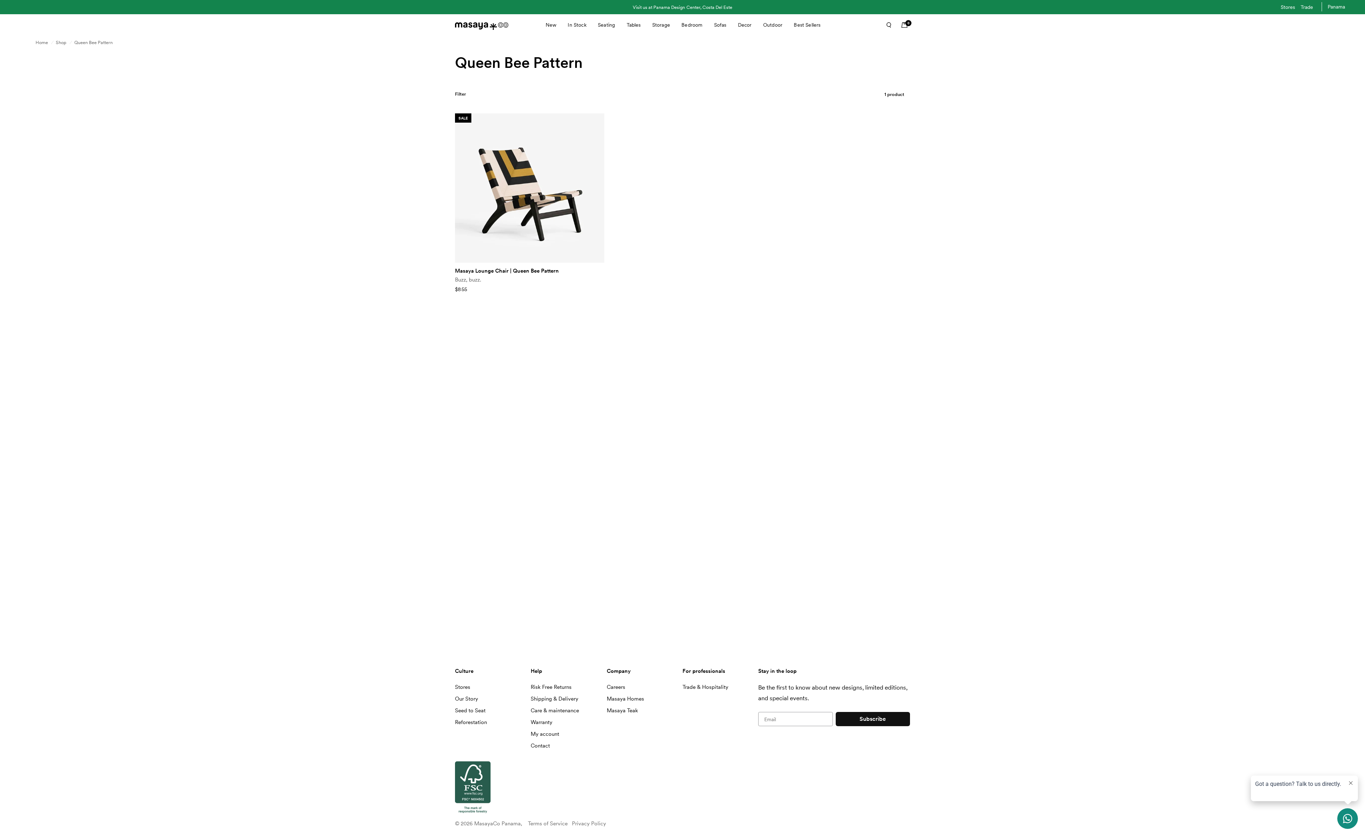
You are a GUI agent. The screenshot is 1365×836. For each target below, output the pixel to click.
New (551, 25)
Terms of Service (548, 823)
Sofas (720, 25)
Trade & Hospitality (705, 687)
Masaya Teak (622, 710)
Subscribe (873, 719)
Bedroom (691, 25)
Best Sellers (807, 25)
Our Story (466, 699)
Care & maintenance (555, 710)
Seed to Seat (470, 710)
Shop (61, 42)
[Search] (886, 24)
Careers (616, 687)
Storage (661, 25)
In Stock (577, 25)
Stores (1288, 7)
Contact (540, 746)
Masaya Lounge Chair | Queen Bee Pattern (507, 271)
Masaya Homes (625, 699)
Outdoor (772, 25)
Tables (634, 25)
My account (545, 734)
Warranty (541, 722)
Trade (1307, 7)
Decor (745, 25)
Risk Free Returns (551, 687)
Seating (606, 25)
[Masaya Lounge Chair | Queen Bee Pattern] (529, 188)
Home (42, 42)
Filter (460, 94)
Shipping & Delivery (554, 699)
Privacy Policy (589, 823)
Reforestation (471, 722)
